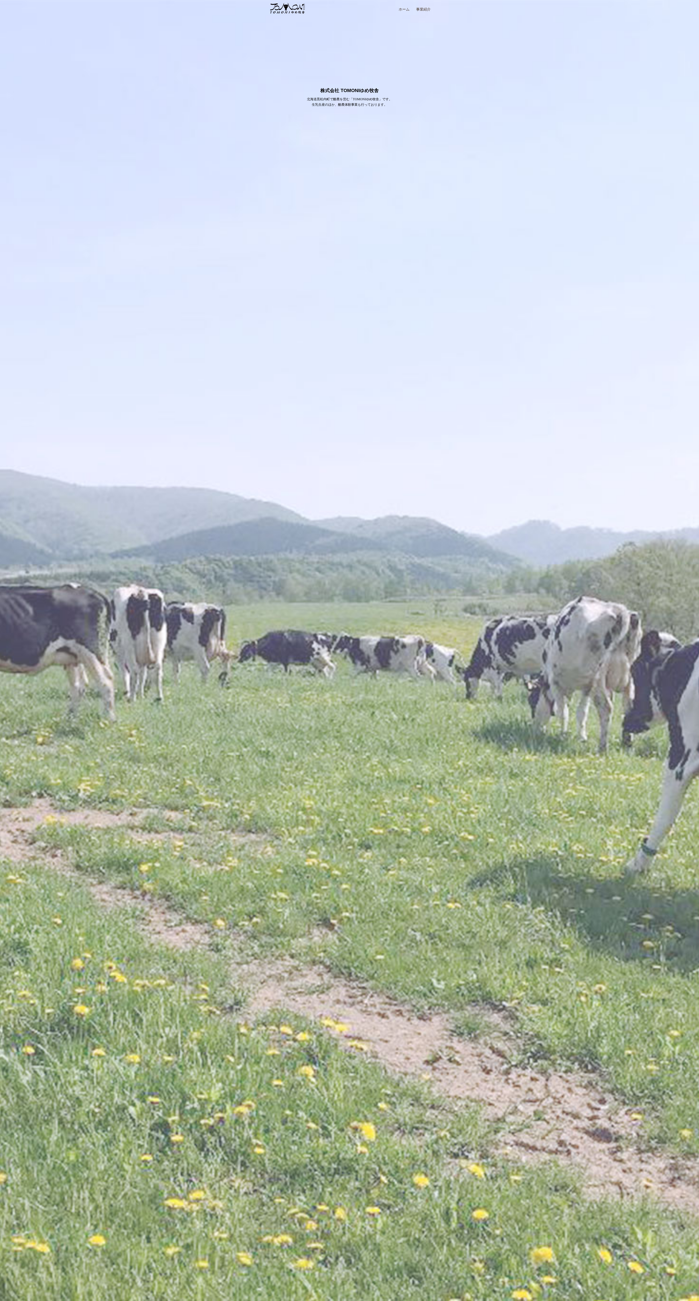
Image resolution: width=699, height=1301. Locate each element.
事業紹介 (423, 9)
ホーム (404, 9)
